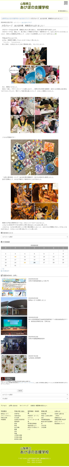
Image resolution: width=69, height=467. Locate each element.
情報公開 (44, 411)
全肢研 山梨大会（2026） (59, 414)
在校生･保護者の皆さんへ (39, 405)
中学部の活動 (18, 437)
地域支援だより (32, 425)
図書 (15, 429)
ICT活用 (16, 417)
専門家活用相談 (32, 423)
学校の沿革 (4, 417)
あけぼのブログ (27, 22)
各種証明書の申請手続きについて (60, 420)
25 (25, 262)
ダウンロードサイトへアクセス (26, 382)
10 (15, 256)
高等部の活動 (18, 439)
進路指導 (16, 421)
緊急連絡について (60, 423)
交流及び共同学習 (19, 419)
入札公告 (43, 425)
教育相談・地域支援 (33, 412)
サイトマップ (24, 405)
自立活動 (16, 427)
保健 (15, 433)
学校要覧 (3, 419)
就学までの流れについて (33, 428)
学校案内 (4, 411)
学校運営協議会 (45, 419)
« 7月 (2, 269)
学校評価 (43, 413)
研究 (15, 425)
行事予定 (16, 413)
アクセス (4, 405)
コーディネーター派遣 (33, 420)
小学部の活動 (18, 435)
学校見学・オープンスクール (33, 416)
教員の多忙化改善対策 (47, 422)
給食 (15, 423)
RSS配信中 (5, 271)
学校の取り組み (19, 411)
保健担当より (58, 417)
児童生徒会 (17, 415)
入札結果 (43, 427)
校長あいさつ (4, 413)
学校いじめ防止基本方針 (47, 416)
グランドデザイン (6, 415)
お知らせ (57, 411)
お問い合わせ (13, 405)
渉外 (15, 431)
